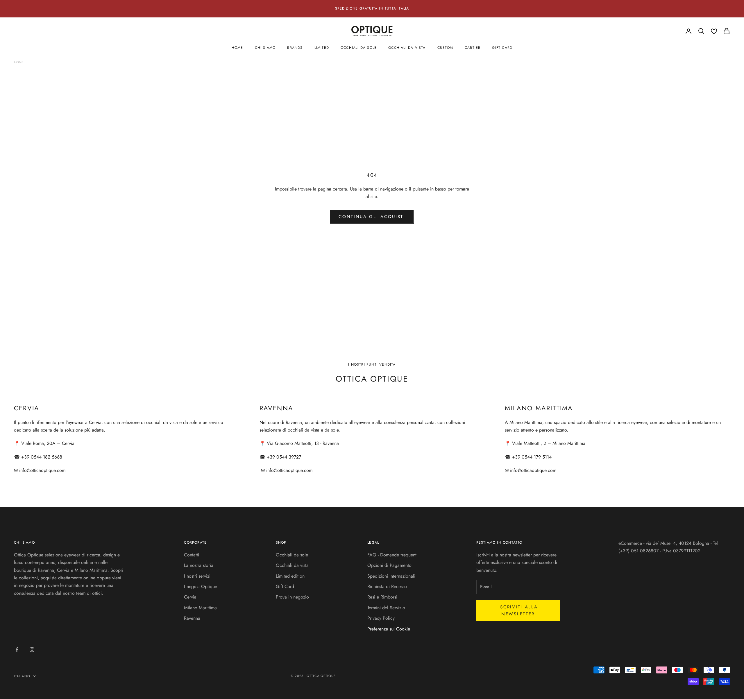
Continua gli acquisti (372, 216)
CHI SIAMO (265, 47)
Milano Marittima (200, 607)
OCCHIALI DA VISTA (406, 47)
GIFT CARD (502, 47)
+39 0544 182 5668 (41, 457)
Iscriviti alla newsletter (518, 610)
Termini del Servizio (386, 607)
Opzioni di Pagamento (389, 565)
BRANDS (295, 47)
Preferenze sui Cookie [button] (388, 629)
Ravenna (192, 618)
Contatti (191, 554)
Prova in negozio (292, 597)
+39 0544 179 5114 (532, 457)
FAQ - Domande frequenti (392, 554)
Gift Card (285, 586)
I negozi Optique (200, 586)
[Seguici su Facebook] (17, 650)
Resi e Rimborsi (382, 597)
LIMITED (321, 47)
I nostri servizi (197, 576)
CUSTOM (445, 47)
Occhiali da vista (292, 565)
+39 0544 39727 (284, 457)
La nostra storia (198, 565)
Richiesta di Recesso (387, 586)
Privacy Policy (381, 618)
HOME (237, 47)
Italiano (22, 676)
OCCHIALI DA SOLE (359, 47)
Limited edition (290, 576)
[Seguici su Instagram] (32, 650)
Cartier (472, 47)
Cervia (190, 597)
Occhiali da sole (292, 554)
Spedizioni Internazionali (391, 576)
